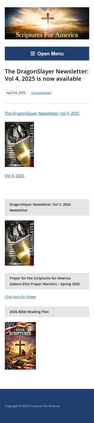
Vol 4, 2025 (14, 175)
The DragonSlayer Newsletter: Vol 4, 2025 (42, 113)
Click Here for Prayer (20, 296)
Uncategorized (41, 93)
